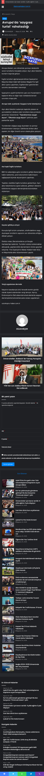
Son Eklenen (22, 474)
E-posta (5, 439)
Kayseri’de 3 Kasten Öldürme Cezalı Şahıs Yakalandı (27, 637)
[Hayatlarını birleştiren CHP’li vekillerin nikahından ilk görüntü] (8, 552)
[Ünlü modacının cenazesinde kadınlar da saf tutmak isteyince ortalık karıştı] (8, 580)
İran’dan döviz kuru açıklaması (28, 510)
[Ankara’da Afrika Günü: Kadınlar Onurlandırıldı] (8, 648)
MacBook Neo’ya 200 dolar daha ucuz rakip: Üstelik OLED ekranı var (28, 531)
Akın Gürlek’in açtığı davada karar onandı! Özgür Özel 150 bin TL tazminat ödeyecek (28, 590)
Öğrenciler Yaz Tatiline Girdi (26, 540)
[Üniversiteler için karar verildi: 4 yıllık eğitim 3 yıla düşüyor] (8, 504)
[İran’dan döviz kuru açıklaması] (8, 513)
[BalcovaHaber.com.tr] (22, 6)
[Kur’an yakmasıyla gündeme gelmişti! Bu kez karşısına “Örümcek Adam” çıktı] (8, 494)
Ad (3, 431)
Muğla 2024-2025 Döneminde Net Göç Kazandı (27, 665)
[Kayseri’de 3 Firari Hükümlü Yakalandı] (8, 629)
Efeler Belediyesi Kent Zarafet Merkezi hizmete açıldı (27, 618)
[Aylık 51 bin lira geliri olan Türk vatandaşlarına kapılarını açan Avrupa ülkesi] (8, 483)
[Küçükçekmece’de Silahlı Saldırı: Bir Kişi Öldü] (8, 658)
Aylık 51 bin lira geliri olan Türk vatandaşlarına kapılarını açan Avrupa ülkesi (28, 482)
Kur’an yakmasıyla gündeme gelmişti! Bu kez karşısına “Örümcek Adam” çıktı (27, 493)
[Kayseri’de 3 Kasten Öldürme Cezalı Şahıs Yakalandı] (8, 639)
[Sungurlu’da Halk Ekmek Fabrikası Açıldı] (8, 561)
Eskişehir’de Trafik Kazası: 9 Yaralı (29, 607)
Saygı (13, 14)
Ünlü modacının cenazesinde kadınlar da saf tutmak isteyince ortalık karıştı (28, 579)
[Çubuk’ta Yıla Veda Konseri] (8, 523)
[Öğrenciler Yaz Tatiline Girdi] (8, 542)
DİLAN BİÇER (9, 31)
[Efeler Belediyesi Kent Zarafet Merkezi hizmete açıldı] (8, 620)
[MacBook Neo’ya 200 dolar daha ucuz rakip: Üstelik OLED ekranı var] (8, 532)
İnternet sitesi (6, 447)
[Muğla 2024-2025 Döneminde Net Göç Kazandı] (8, 667)
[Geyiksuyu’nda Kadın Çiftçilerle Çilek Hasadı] (8, 571)
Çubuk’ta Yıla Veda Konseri (26, 520)
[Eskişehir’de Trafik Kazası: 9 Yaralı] (8, 610)
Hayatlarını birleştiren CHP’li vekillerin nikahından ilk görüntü (28, 550)
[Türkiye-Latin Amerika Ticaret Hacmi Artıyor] (8, 601)
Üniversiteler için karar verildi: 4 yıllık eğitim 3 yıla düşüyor (28, 502)
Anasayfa (7, 14)
